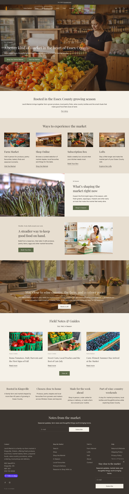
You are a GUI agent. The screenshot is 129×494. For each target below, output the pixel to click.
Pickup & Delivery (59, 466)
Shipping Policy (117, 452)
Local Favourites (59, 462)
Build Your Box (73, 164)
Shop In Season (80, 208)
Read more (13, 365)
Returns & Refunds (118, 448)
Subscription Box (47, 8)
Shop (36, 8)
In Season (56, 459)
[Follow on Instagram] (10, 482)
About (79, 8)
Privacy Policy (116, 455)
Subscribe (109, 486)
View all (64, 373)
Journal (71, 8)
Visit (64, 8)
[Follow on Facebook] (5, 482)
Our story (64, 111)
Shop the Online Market (15, 59)
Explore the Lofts (105, 166)
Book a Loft (64, 306)
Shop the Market (42, 166)
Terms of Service (117, 459)
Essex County (13, 353)
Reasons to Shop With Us (62, 469)
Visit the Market (34, 59)
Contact (90, 462)
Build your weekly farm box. (76, 2)
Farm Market (28, 8)
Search (55, 448)
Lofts (57, 8)
